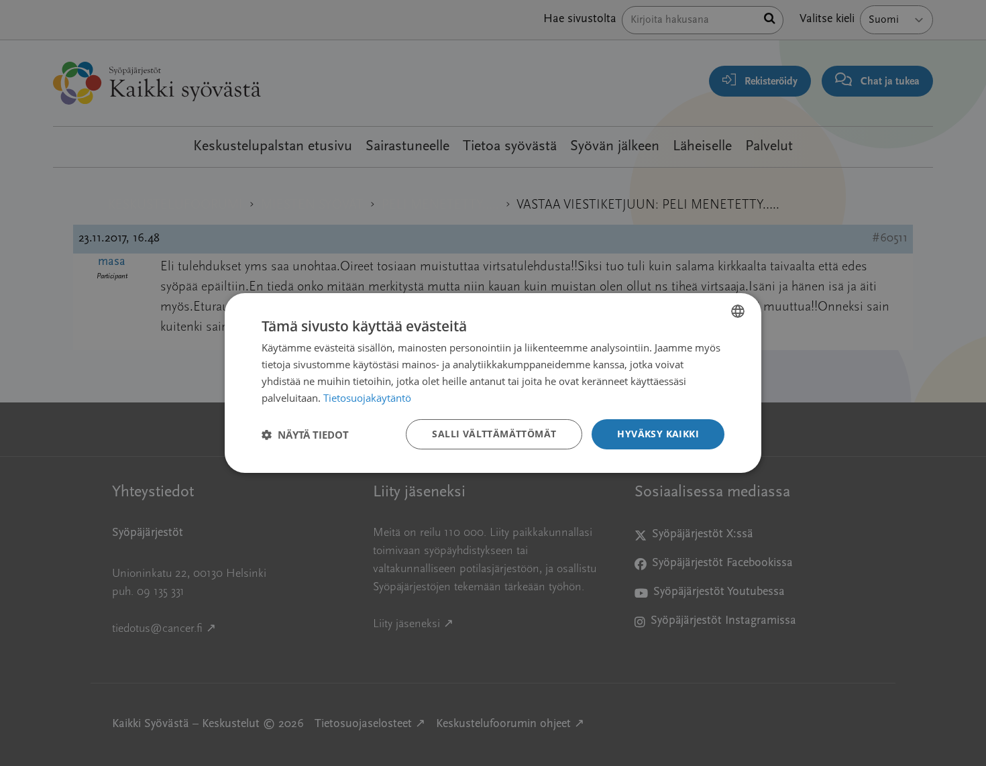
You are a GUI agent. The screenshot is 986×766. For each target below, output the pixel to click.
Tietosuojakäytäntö (367, 397)
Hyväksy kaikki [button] (658, 433)
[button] (305, 434)
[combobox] (738, 311)
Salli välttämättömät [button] (494, 433)
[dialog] (493, 383)
